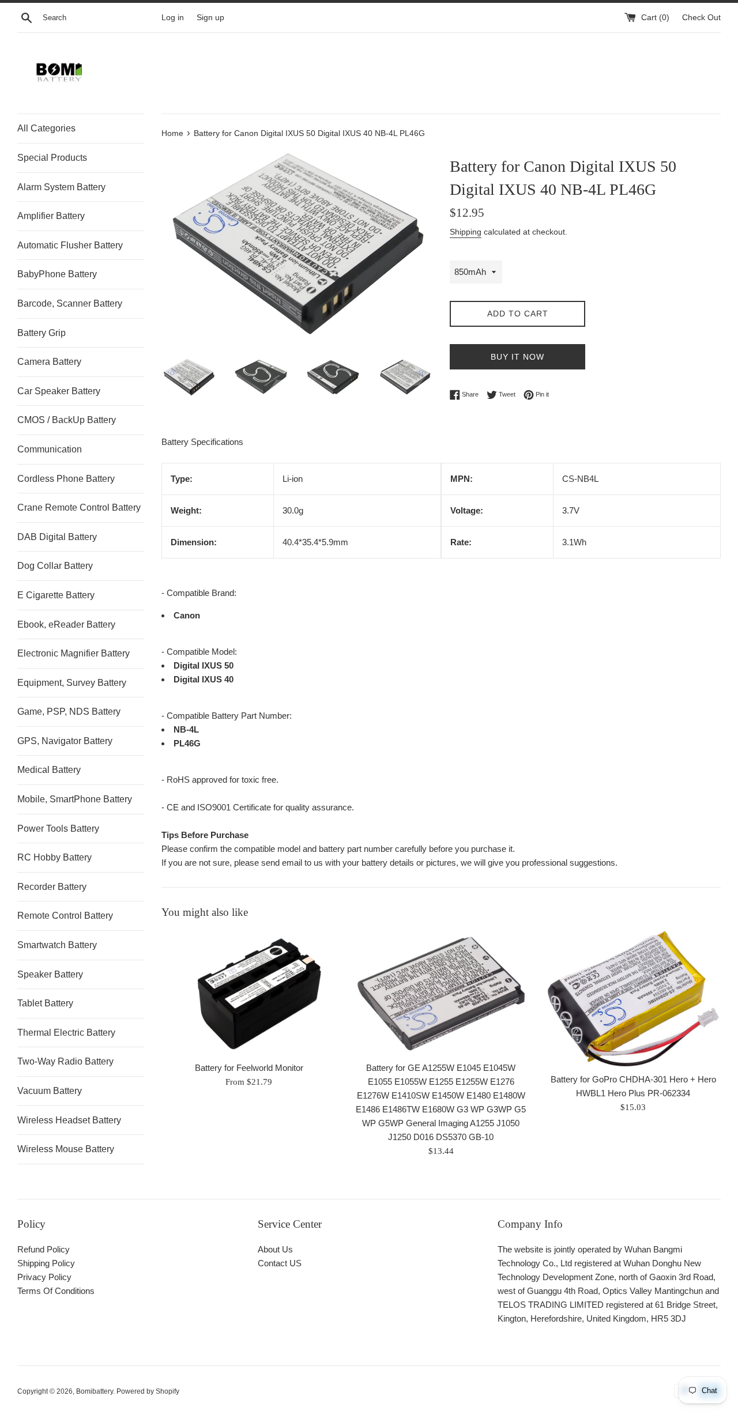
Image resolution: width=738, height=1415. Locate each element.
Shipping (465, 231)
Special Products (52, 158)
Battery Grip (41, 333)
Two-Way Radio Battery (65, 1061)
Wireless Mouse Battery (65, 1149)
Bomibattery (94, 1391)
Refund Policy (43, 1249)
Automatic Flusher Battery (70, 245)
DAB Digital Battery (57, 537)
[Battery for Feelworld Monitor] (248, 993)
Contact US (280, 1263)
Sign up (210, 17)
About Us (275, 1249)
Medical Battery (49, 770)
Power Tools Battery (58, 828)
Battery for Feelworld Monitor (249, 1068)
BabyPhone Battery (57, 274)
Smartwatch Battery (57, 945)
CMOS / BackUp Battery (66, 420)
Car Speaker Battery (58, 391)
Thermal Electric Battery (66, 1032)
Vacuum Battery (49, 1091)
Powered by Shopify (147, 1391)
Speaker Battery (50, 974)
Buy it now (517, 356)
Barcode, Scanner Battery (69, 303)
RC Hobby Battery (54, 857)
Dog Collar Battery (55, 566)
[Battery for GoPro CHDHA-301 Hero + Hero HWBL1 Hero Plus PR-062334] (633, 999)
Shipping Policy (46, 1263)
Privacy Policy (44, 1277)
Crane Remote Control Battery (79, 507)
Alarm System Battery (61, 187)
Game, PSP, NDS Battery (69, 711)
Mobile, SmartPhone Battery (74, 799)
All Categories (46, 128)
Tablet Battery (45, 1003)
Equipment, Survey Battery (71, 683)
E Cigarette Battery (56, 595)
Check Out (701, 17)
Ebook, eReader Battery (66, 624)
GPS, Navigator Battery (64, 741)
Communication (49, 449)
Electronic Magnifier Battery (73, 653)
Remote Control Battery (65, 915)
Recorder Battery (51, 887)
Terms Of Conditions (56, 1291)
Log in (172, 17)
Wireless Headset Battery (69, 1120)
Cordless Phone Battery (66, 479)
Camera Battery (49, 362)
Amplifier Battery (51, 216)
